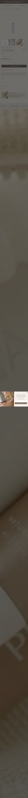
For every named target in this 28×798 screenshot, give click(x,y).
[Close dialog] (27, 392)
